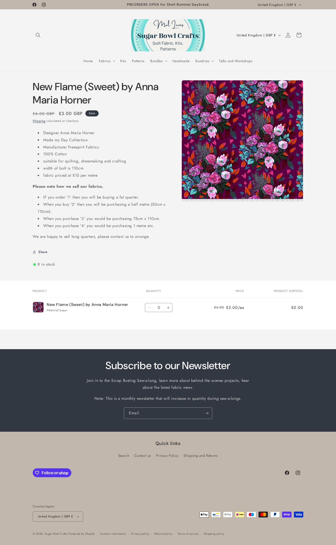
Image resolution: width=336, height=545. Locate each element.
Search (123, 455)
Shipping (39, 121)
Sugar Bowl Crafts (56, 534)
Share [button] (42, 251)
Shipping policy (214, 533)
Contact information (113, 533)
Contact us (142, 455)
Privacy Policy (167, 455)
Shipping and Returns (200, 455)
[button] (38, 35)
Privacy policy (140, 533)
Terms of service (188, 533)
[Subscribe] (206, 413)
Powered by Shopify (82, 534)
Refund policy (163, 533)
